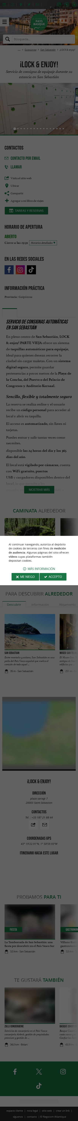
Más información (41, 569)
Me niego (27, 577)
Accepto (55, 577)
